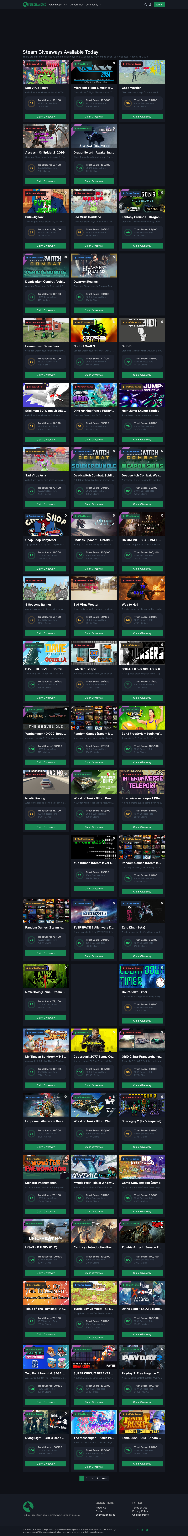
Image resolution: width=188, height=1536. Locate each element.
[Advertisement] (94, 27)
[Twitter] (142, 1530)
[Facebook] (138, 1530)
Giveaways (55, 4)
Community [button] (92, 4)
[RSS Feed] (147, 1530)
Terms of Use (139, 1507)
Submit (159, 4)
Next (104, 1478)
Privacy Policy (140, 1511)
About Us (101, 1507)
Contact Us (102, 1511)
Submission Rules (105, 1514)
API (66, 4)
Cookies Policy (140, 1514)
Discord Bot (76, 4)
